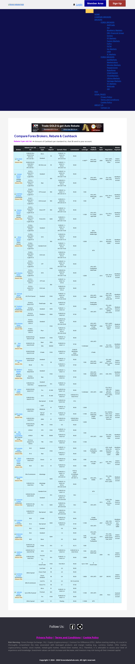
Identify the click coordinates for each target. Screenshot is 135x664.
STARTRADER (112, 73)
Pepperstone (112, 67)
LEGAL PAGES (100, 94)
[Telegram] (79, 626)
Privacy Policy (106, 97)
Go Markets (112, 49)
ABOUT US (98, 105)
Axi (108, 27)
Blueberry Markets (114, 30)
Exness (110, 35)
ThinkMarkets (112, 75)
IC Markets (111, 54)
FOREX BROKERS (107, 22)
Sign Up (117, 3)
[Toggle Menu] (89, 11)
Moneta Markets (114, 65)
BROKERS (98, 19)
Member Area (95, 3)
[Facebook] (72, 626)
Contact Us (105, 107)
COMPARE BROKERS (102, 17)
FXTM (109, 46)
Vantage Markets (114, 81)
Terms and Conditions (110, 99)
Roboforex (111, 70)
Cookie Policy (106, 102)
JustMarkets (112, 59)
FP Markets (111, 38)
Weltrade (111, 86)
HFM (109, 51)
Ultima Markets (113, 78)
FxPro (109, 43)
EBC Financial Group (115, 33)
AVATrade (111, 25)
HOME (97, 14)
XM (108, 89)
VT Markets (111, 83)
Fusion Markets (113, 41)
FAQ (96, 91)
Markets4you (112, 62)
